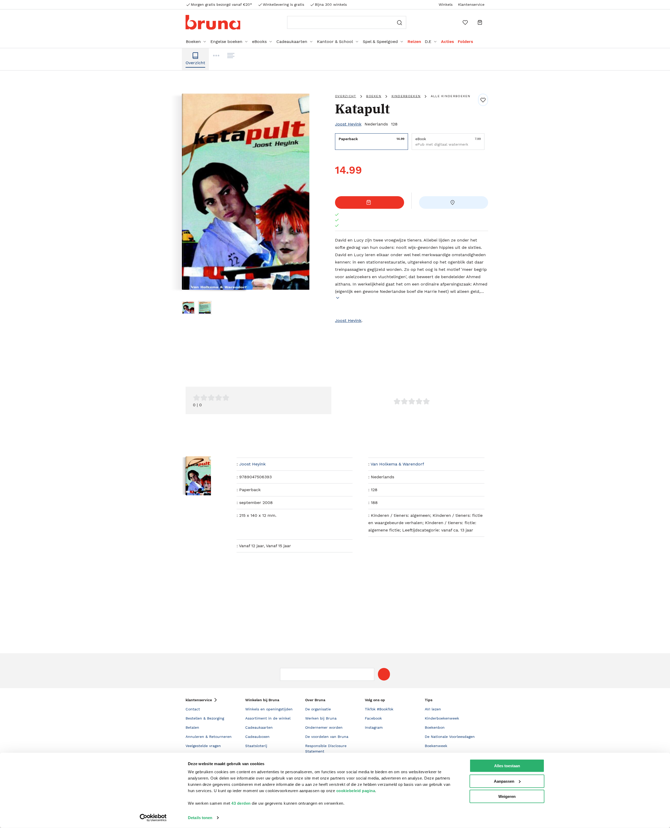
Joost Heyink (348, 124)
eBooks (259, 41)
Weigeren (507, 796)
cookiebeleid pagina (355, 790)
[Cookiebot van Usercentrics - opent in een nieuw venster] (153, 818)
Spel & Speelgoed (380, 41)
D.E (428, 41)
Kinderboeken (406, 96)
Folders (465, 41)
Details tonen (200, 817)
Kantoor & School (335, 41)
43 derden (241, 803)
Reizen (414, 41)
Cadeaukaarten (291, 41)
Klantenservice (471, 4)
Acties (447, 41)
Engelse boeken (226, 41)
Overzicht (345, 96)
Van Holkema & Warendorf (397, 464)
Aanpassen (504, 781)
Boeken (193, 41)
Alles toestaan (507, 766)
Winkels (446, 4)
